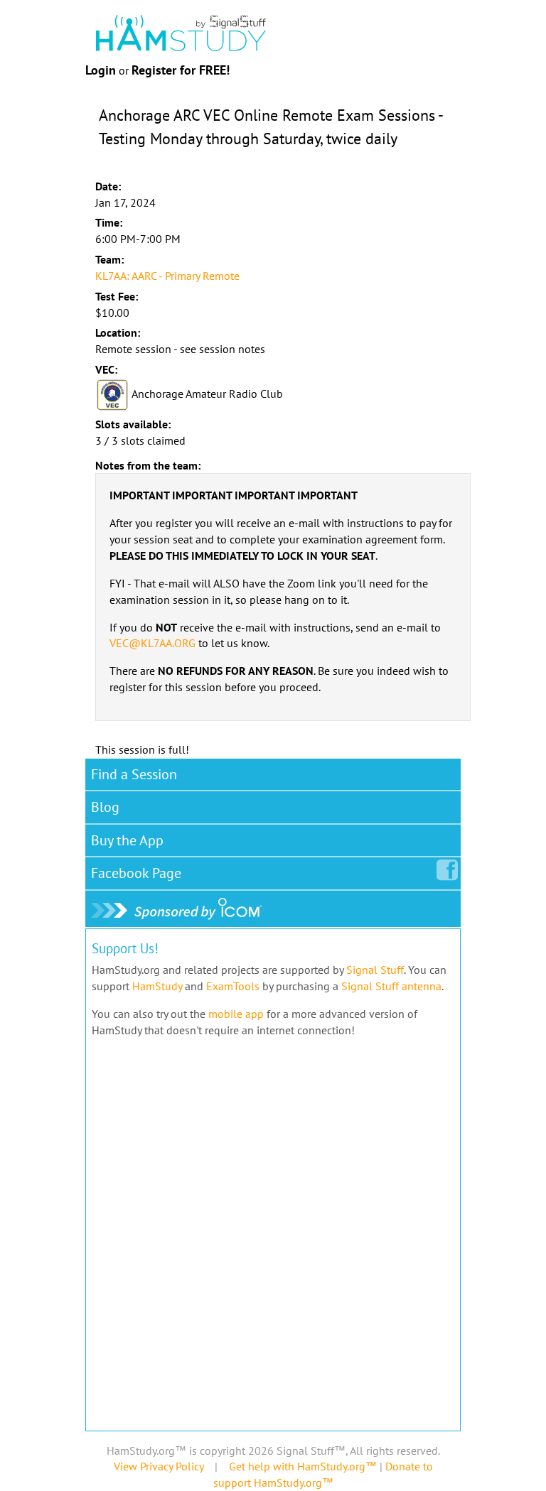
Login (100, 70)
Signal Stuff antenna (391, 986)
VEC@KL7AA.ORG (152, 643)
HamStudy (157, 986)
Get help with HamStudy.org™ (303, 1466)
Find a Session (134, 774)
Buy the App (127, 840)
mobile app (236, 1014)
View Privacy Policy (158, 1466)
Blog (105, 807)
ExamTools (232, 986)
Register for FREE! (181, 70)
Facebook (136, 873)
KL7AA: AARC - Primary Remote (167, 276)
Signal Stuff (375, 970)
